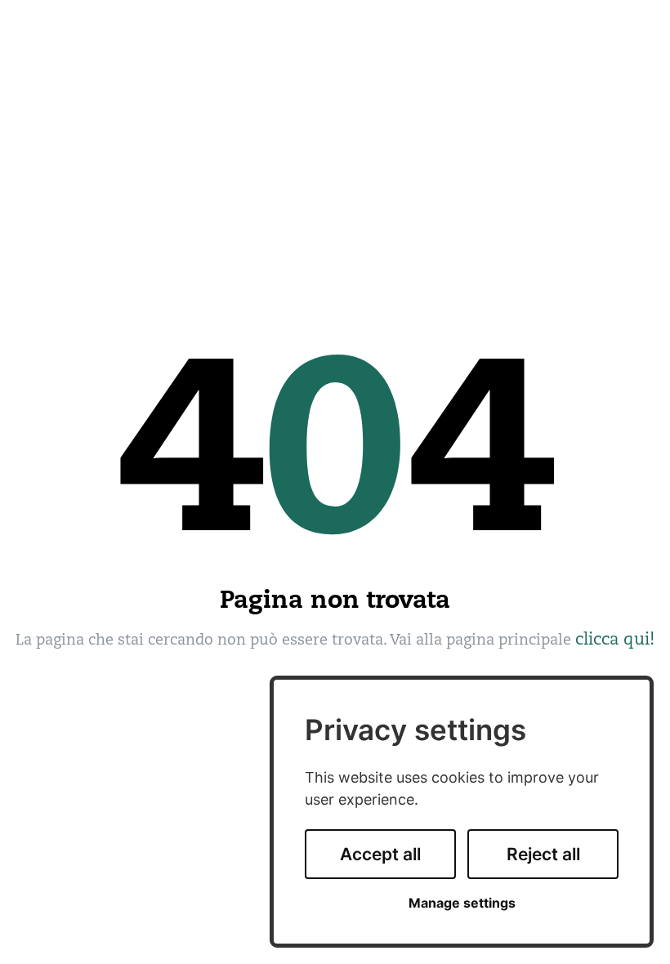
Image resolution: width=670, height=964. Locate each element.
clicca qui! (614, 638)
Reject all (543, 854)
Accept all (380, 854)
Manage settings (462, 903)
